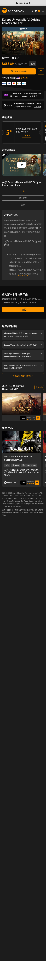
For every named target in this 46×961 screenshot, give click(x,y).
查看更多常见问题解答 (23, 376)
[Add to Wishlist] (41, 71)
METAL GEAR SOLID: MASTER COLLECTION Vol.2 (18, 458)
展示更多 (21, 275)
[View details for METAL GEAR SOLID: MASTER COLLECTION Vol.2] (21, 442)
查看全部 (39, 387)
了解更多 (37, 106)
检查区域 (24, 78)
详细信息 (23, 198)
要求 (23, 204)
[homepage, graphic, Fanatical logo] (13, 10)
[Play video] (21, 165)
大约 (23, 191)
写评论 (23, 309)
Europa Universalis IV (21, 96)
